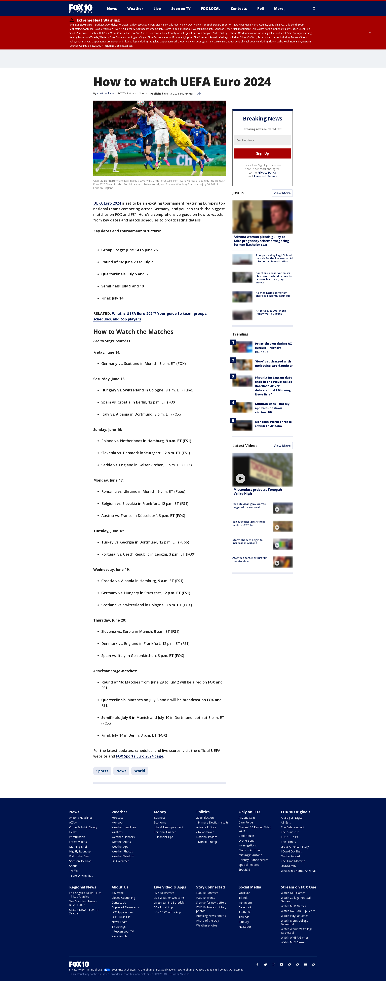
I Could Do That (291, 851)
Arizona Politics (206, 827)
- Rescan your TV (123, 931)
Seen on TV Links (80, 861)
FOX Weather (120, 861)
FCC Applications (122, 912)
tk (289, 964)
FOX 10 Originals (295, 811)
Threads (244, 917)
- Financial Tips (163, 837)
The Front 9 (288, 842)
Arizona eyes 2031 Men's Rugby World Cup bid (271, 312)
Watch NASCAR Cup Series (298, 911)
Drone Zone (247, 840)
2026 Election (205, 817)
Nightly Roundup (80, 851)
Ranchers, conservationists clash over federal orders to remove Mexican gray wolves (274, 277)
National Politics (206, 837)
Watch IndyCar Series (294, 916)
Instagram (245, 902)
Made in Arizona (249, 850)
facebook (257, 964)
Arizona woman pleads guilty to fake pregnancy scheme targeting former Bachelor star (261, 241)
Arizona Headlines (80, 817)
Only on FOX (250, 811)
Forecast (117, 817)
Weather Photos (122, 851)
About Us (120, 887)
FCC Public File (121, 917)
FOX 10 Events (205, 898)
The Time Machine (293, 861)
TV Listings (119, 927)
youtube (281, 964)
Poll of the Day (79, 856)
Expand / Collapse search (314, 9)
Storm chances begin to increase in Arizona (247, 541)
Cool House (246, 836)
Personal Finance (165, 832)
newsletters (313, 964)
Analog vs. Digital (292, 817)
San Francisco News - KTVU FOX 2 (83, 903)
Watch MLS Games (293, 942)
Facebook (245, 907)
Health (73, 832)
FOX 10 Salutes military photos (211, 909)
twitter (265, 964)
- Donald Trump (206, 842)
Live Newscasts (164, 893)
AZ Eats (286, 822)
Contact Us (119, 902)
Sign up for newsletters (211, 902)
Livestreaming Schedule (169, 902)
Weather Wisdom (123, 856)
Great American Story (295, 846)
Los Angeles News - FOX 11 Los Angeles (85, 894)
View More (282, 193)
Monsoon (118, 822)
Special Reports (249, 865)
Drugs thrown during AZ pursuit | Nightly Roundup (273, 348)
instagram (273, 964)
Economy (160, 822)
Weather (119, 811)
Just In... (239, 192)
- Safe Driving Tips (81, 875)
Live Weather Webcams (169, 898)
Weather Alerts (121, 842)
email (305, 964)
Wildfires (117, 832)
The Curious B (290, 832)
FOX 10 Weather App (167, 912)
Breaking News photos (211, 916)
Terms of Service (265, 176)
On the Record (290, 856)
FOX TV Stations (127, 93)
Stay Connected (210, 887)
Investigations (248, 845)
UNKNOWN (288, 866)
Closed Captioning (123, 898)
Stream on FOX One (298, 887)
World (139, 770)
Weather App (120, 846)
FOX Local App (163, 907)
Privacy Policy (267, 172)
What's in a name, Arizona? (298, 871)
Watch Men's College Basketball (294, 922)
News (121, 770)
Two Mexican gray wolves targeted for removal (249, 505)
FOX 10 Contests (207, 893)
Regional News (82, 887)
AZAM (73, 822)
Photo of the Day (207, 920)
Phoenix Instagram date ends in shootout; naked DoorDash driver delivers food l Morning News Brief (273, 386)
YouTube (244, 893)
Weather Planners (123, 837)
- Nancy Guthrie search (253, 860)
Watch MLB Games (293, 906)
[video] (262, 470)
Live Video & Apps (170, 887)
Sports (143, 93)
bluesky (297, 964)
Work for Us (119, 936)
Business (159, 817)
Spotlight (244, 869)
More (278, 8)
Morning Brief (78, 846)
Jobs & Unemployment (168, 827)
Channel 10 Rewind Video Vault (255, 829)
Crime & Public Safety (83, 827)
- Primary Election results (212, 822)
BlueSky (244, 922)
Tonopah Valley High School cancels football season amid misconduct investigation (274, 258)
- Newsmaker (205, 832)
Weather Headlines (124, 827)
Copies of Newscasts (125, 907)
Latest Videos (244, 445)
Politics (202, 811)
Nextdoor (245, 927)
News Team (119, 922)
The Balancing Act (292, 827)
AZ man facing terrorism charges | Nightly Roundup (273, 294)
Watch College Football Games (296, 899)
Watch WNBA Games (295, 937)
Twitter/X (244, 912)
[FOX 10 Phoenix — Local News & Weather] (82, 8)
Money (160, 811)
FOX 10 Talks (289, 837)
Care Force (246, 822)
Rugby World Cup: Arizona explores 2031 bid (249, 523)
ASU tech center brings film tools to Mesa (249, 559)
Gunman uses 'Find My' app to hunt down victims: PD (272, 408)
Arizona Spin (247, 817)
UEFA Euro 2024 (107, 203)
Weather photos (206, 925)
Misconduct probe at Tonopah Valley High (258, 491)
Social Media (250, 887)
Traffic (73, 871)
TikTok (243, 898)
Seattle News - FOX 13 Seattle (84, 911)
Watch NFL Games (293, 893)
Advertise (118, 893)
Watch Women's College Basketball (297, 931)
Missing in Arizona (250, 855)
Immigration (77, 837)
